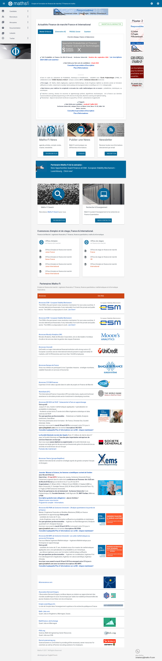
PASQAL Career (74, 32)
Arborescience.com (45, 582)
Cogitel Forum (52, 655)
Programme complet (46, 502)
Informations (59, 502)
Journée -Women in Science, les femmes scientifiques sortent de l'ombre (65, 472)
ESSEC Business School (60, 80)
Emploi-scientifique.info (47, 604)
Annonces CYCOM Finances (48, 382)
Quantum (87, 32)
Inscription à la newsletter (111, 24)
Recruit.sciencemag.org (47, 640)
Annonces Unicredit (45, 347)
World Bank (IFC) (44, 392)
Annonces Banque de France (49, 365)
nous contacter (104, 220)
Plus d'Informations (81, 68)
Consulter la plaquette (47, 430)
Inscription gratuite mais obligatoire (52, 498)
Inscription (111, 153)
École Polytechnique (107, 77)
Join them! (71, 309)
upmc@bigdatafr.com (47, 428)
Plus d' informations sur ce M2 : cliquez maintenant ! (74, 430)
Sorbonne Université (91, 80)
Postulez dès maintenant (47, 449)
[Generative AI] (60, 32)
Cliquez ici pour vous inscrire (48, 500)
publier (81, 153)
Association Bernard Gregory (49, 592)
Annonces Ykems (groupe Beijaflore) (51, 458)
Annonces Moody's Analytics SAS (50, 334)
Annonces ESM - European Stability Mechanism (55, 303)
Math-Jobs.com (44, 611)
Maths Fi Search (53, 212)
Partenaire (55, 165)
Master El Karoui (45, 32)
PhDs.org (42, 630)
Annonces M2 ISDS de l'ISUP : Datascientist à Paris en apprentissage (62, 402)
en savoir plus (51, 153)
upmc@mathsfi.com (46, 528)
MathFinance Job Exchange (48, 621)
